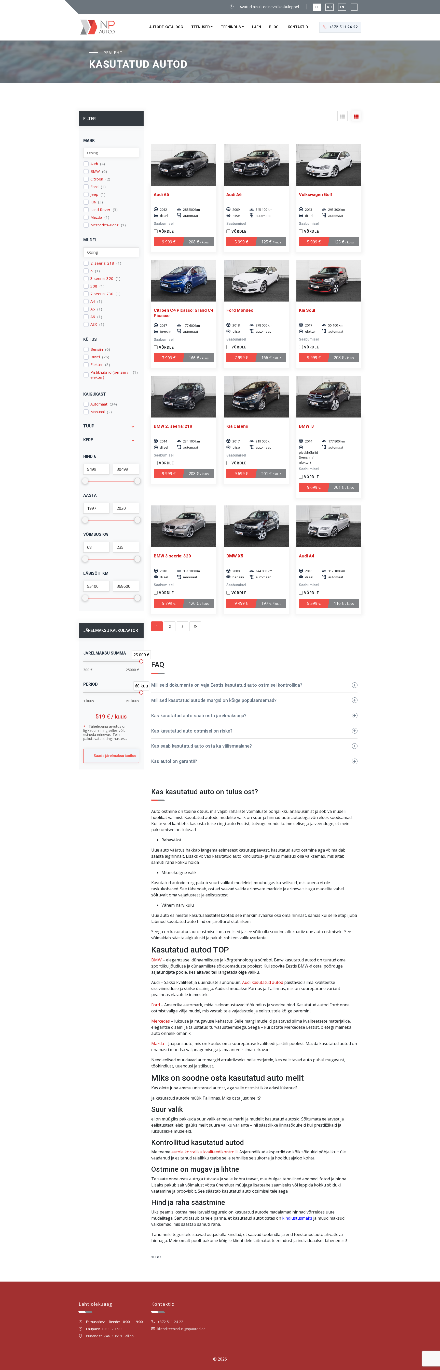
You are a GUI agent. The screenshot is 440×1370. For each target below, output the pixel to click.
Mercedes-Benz (104, 225)
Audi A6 (234, 194)
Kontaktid (298, 27)
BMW (95, 171)
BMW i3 (306, 426)
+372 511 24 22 (170, 1321)
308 (93, 286)
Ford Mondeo (239, 310)
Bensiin (96, 349)
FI (354, 7)
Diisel (95, 357)
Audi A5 (161, 194)
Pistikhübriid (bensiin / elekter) (109, 375)
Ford (94, 186)
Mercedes (160, 1021)
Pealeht (113, 53)
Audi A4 (306, 555)
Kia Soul (307, 310)
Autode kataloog (166, 27)
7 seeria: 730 (101, 293)
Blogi (274, 27)
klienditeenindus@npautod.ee (181, 1328)
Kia (93, 202)
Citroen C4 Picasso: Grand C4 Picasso (183, 313)
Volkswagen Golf (315, 194)
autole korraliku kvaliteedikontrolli (204, 1152)
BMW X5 (234, 555)
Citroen (96, 179)
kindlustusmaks (297, 1218)
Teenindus (231, 27)
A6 (92, 316)
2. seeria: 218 (102, 263)
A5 (92, 309)
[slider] (141, 661)
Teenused (200, 27)
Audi (94, 163)
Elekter (96, 364)
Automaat (98, 404)
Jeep (94, 194)
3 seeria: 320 (101, 278)
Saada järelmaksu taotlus (115, 756)
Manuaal (97, 411)
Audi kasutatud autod (262, 982)
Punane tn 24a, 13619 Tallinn (110, 1336)
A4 (92, 301)
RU (329, 7)
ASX (93, 324)
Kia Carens (237, 426)
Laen (256, 27)
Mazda (96, 217)
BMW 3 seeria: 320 (172, 555)
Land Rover (100, 209)
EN (342, 7)
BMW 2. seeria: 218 (173, 426)
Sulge (156, 1257)
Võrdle (166, 231)
